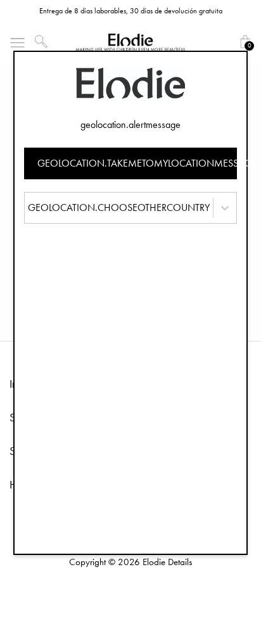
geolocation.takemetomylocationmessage (137, 163)
